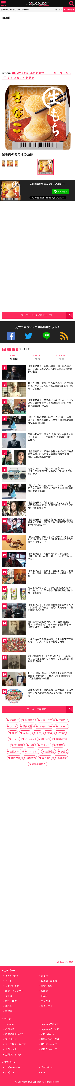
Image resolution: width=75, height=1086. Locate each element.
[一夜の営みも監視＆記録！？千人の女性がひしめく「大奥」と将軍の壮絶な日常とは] (14, 645)
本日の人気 (11, 1049)
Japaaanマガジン (50, 1024)
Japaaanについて (50, 1029)
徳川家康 (18, 745)
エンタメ (45, 1001)
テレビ (15, 739)
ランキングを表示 (36, 709)
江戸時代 (14, 720)
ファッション (12, 985)
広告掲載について (14, 1034)
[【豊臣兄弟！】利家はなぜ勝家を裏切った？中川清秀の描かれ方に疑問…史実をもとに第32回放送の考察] (14, 611)
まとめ (44, 975)
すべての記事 (11, 975)
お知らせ (9, 1029)
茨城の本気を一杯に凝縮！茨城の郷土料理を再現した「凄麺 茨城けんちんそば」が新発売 (50, 692)
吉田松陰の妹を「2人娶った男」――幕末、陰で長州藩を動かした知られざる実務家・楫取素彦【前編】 (50, 658)
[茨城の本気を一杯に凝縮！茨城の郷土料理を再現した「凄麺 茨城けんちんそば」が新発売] (14, 697)
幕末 (38, 732)
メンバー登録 (69, 9)
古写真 (8, 1011)
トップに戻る (66, 962)
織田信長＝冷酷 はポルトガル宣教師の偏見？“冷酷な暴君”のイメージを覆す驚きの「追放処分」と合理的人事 (49, 624)
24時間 (13, 357)
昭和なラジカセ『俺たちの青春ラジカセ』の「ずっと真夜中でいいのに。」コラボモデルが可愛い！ (50, 471)
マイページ (11, 1039)
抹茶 (32, 745)
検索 (71, 3)
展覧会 (64, 751)
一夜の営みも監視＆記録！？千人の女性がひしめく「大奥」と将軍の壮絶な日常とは (50, 640)
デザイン (45, 745)
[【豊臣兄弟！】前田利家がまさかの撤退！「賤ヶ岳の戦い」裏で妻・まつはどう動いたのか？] (14, 560)
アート (8, 980)
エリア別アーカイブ (15, 1044)
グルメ (8, 996)
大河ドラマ (46, 720)
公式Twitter (28, 336)
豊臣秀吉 (49, 751)
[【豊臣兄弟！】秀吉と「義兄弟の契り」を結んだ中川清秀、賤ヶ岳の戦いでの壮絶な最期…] (14, 577)
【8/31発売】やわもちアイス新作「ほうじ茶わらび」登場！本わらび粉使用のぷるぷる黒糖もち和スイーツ (50, 539)
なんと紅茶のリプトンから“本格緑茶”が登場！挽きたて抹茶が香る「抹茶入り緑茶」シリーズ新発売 (50, 590)
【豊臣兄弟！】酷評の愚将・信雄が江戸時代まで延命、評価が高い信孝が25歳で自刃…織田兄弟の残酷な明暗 (50, 454)
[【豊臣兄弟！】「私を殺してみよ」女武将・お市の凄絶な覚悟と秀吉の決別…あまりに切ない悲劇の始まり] (14, 509)
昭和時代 (31, 757)
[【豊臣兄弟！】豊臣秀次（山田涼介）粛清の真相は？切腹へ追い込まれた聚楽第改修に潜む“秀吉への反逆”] (14, 526)
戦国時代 (29, 720)
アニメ (13, 726)
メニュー (3, 3)
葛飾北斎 (62, 757)
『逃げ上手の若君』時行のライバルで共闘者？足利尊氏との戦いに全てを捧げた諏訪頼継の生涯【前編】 (50, 420)
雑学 (14, 732)
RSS (64, 336)
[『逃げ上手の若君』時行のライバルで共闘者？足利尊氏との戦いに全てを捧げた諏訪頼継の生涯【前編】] (14, 424)
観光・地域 (11, 1001)
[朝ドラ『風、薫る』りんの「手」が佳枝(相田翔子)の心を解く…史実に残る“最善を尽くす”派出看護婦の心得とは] (14, 679)
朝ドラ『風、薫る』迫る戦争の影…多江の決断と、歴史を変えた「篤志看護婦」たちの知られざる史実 (50, 385)
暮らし (8, 1006)
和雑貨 (44, 990)
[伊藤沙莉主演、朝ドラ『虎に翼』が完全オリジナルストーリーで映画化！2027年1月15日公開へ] (14, 441)
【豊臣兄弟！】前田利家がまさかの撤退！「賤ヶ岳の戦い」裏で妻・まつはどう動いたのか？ (50, 556)
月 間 (61, 357)
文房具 (59, 745)
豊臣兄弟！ (15, 751)
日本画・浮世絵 (49, 980)
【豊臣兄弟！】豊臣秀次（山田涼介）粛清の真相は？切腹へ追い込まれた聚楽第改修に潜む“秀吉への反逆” (50, 522)
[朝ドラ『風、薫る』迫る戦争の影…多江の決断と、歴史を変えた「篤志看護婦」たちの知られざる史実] (14, 390)
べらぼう (29, 739)
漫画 (49, 732)
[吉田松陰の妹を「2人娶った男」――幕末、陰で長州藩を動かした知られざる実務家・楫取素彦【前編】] (14, 662)
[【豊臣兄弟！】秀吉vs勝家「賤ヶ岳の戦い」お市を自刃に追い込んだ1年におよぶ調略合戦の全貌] (14, 373)
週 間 (37, 357)
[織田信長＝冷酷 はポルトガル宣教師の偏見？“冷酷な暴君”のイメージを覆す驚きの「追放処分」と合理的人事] (14, 628)
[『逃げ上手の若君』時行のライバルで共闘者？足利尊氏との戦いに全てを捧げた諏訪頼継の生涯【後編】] (14, 492)
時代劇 (61, 732)
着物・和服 (46, 985)
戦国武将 (27, 726)
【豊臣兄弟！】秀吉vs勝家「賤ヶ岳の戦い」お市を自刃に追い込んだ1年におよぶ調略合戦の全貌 (50, 368)
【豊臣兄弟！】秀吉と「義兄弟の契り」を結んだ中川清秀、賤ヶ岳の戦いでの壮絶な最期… (50, 573)
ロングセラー (45, 726)
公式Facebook (11, 336)
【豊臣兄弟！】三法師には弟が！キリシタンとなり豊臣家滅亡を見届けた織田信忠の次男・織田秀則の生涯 (50, 403)
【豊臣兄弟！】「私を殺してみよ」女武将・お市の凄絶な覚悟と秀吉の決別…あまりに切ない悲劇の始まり (50, 505)
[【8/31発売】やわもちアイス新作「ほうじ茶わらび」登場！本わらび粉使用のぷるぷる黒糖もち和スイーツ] (14, 543)
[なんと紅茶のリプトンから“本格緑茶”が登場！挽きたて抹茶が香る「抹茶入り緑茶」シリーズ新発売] (14, 594)
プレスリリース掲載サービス (36, 315)
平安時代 (63, 720)
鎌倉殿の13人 (39, 764)
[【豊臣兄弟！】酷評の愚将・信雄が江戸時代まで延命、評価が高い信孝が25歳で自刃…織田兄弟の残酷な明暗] (14, 458)
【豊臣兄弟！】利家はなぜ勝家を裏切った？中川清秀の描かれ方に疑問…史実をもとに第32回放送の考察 (50, 607)
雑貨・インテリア (14, 990)
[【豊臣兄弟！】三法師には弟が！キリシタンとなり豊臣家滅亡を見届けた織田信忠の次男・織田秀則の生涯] (14, 407)
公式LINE (46, 336)
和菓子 (44, 996)
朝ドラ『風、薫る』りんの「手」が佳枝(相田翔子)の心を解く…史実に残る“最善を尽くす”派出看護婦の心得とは (50, 675)
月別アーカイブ (49, 1044)
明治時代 (60, 739)
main (6, 17)
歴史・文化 (46, 1006)
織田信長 (45, 739)
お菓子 (26, 732)
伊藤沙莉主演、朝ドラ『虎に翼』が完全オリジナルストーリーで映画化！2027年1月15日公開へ (50, 437)
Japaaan (37, 4)
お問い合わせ (48, 1034)
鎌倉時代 (15, 757)
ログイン (58, 9)
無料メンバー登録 (50, 1039)
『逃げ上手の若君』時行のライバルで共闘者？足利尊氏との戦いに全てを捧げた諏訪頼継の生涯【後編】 (50, 488)
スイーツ (63, 726)
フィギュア (33, 751)
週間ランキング (49, 1049)
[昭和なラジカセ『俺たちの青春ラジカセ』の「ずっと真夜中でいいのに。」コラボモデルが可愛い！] (14, 475)
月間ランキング (13, 1054)
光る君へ (46, 757)
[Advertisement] (26, 44)
